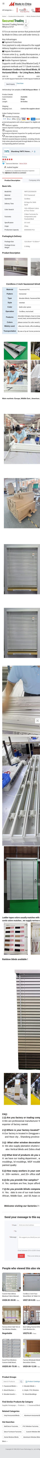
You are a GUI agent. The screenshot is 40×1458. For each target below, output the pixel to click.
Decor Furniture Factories (12, 1432)
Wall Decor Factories (11, 1426)
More (4, 1441)
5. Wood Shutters (8, 1390)
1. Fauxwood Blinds (9, 1386)
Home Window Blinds (11, 1437)
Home (4, 16)
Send (21, 1256)
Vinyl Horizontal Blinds (11, 1415)
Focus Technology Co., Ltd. (28, 1449)
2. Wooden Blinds (28, 1386)
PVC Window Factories (30, 1426)
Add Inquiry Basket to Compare (15, 172)
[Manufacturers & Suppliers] (20, 4)
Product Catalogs (33, 1381)
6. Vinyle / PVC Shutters (30, 1390)
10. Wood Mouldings (29, 1394)
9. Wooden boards (8, 1394)
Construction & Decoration (16, 16)
